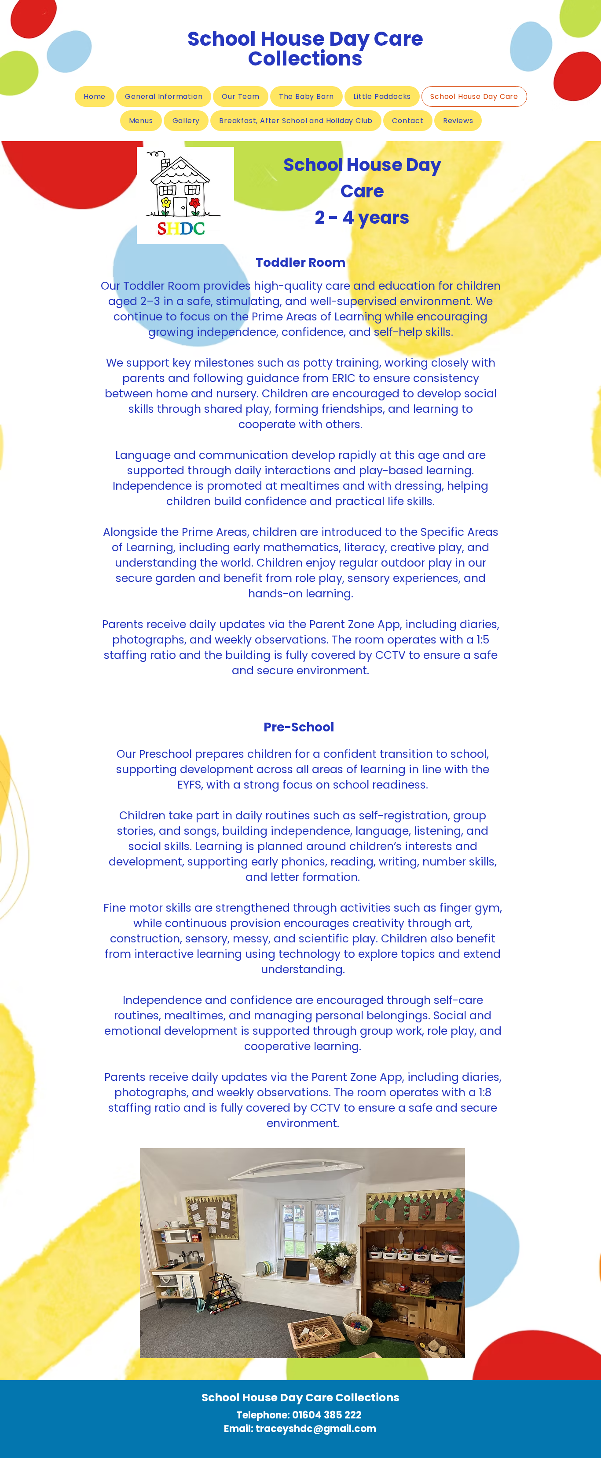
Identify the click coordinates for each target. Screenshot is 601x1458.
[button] (302, 1253)
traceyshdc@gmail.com (316, 1429)
